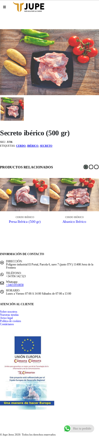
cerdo (21, 145)
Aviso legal (6, 318)
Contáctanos (7, 324)
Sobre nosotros (8, 311)
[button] (85, 167)
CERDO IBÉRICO (25, 217)
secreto (46, 145)
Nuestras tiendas (9, 315)
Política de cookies (10, 321)
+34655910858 (15, 285)
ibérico (32, 145)
